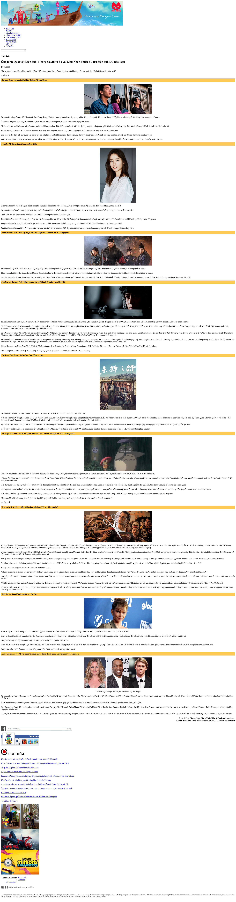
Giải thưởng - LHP (13, 37)
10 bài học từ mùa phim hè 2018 (13, 793)
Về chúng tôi (11, 882)
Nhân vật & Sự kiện (14, 35)
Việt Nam (9, 44)
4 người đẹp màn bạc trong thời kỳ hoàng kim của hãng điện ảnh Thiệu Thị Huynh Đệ (34, 784)
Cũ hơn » (13, 801)
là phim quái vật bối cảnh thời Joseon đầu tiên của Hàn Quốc (29, 797)
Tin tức (8, 31)
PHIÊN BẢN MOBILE (9, 878)
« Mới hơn (5, 801)
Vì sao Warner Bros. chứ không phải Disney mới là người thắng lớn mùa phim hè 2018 (35, 763)
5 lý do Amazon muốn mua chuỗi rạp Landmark (19, 772)
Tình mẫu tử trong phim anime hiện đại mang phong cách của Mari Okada (37, 776)
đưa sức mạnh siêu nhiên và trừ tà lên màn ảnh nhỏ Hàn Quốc (29, 759)
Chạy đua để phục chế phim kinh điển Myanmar (19, 767)
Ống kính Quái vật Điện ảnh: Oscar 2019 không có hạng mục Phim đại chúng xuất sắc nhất (36, 788)
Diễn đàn (9, 46)
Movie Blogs (11, 42)
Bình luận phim (12, 33)
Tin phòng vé (11, 40)
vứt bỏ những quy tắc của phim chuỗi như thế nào (26, 780)
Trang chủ (10, 28)
